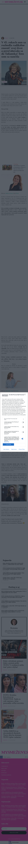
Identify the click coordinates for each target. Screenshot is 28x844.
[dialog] (14, 422)
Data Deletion (6, 449)
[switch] (23, 422)
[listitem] (14, 419)
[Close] (25, 395)
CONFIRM (8, 444)
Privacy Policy (22, 449)
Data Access (14, 449)
